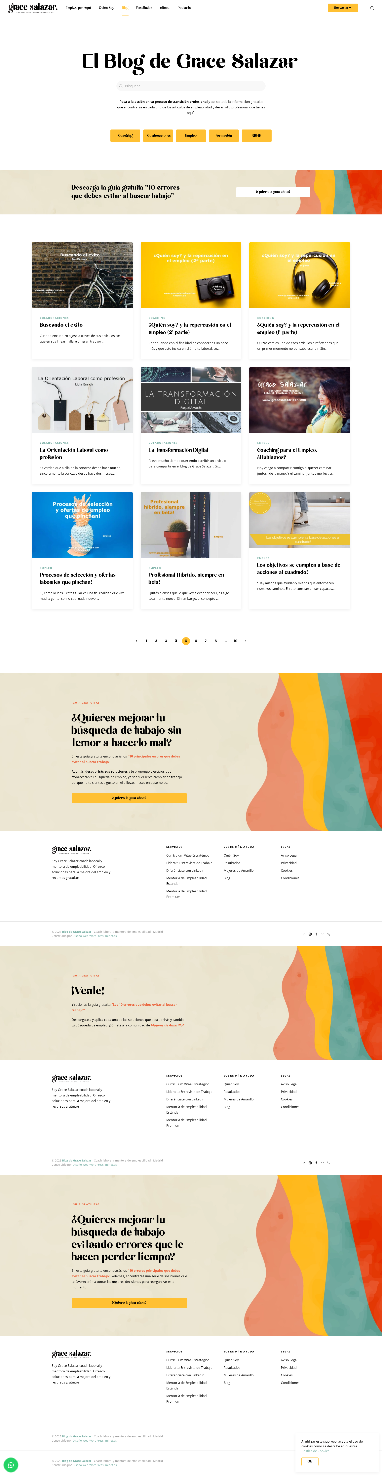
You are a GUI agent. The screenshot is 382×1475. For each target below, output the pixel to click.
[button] (372, 8)
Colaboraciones (54, 318)
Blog (125, 8)
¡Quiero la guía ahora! (273, 192)
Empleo (263, 443)
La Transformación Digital (179, 450)
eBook (165, 8)
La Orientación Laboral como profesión (74, 454)
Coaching (157, 318)
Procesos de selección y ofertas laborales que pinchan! (78, 579)
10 (236, 641)
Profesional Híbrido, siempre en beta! (186, 579)
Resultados (144, 8)
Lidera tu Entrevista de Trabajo (189, 863)
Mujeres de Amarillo (239, 870)
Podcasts (184, 8)
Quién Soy (106, 8)
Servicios (341, 8)
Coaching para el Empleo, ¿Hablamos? (287, 454)
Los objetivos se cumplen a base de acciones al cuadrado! (298, 569)
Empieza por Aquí (78, 8)
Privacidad (289, 863)
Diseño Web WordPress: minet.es (95, 936)
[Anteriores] (136, 641)
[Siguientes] (246, 641)
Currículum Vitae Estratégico (187, 855)
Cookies (287, 870)
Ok (310, 1461)
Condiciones (290, 878)
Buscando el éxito (61, 325)
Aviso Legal (289, 855)
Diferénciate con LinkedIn (185, 870)
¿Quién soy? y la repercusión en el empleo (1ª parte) (298, 328)
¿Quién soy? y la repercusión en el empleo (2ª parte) (190, 328)
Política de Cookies (315, 1451)
